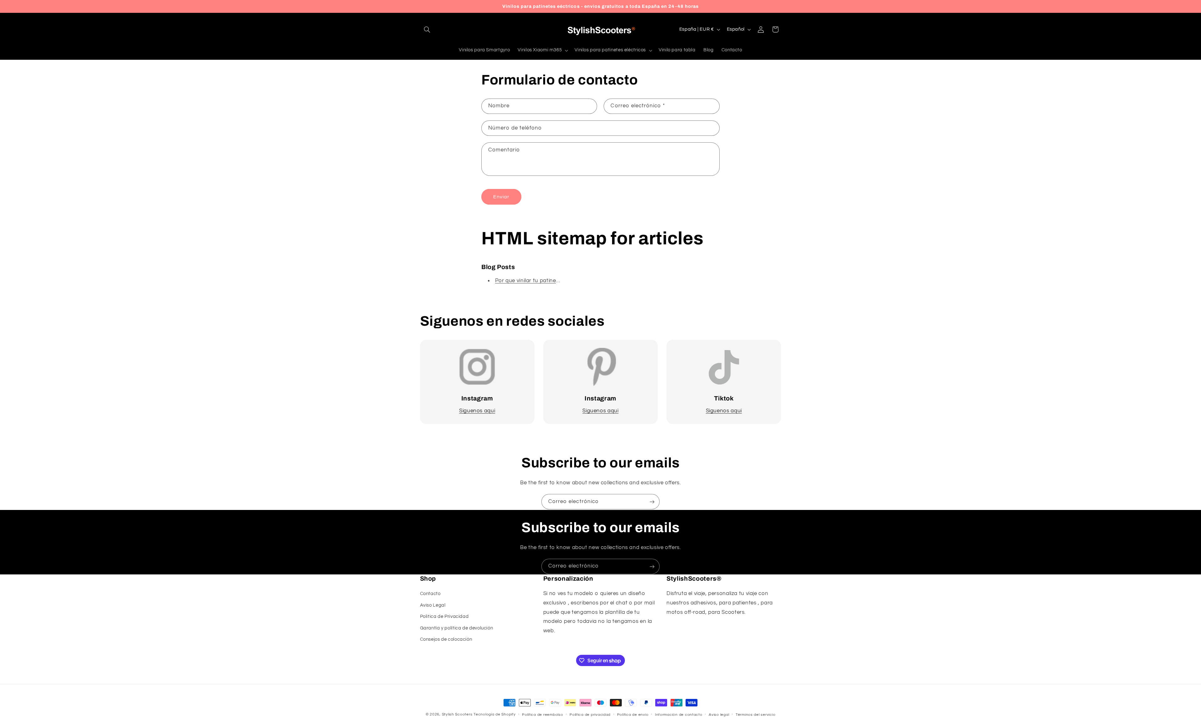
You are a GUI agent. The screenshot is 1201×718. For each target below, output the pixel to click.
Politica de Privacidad (444, 616)
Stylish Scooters (457, 714)
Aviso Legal (433, 605)
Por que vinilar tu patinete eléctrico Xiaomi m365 (557, 280)
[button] (427, 29)
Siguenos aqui (477, 411)
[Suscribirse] (652, 501)
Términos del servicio (755, 714)
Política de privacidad (590, 714)
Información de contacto (678, 714)
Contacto (430, 593)
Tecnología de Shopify (494, 714)
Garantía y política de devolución (456, 627)
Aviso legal (719, 714)
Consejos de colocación (446, 639)
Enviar (501, 196)
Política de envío (633, 714)
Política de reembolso (542, 714)
